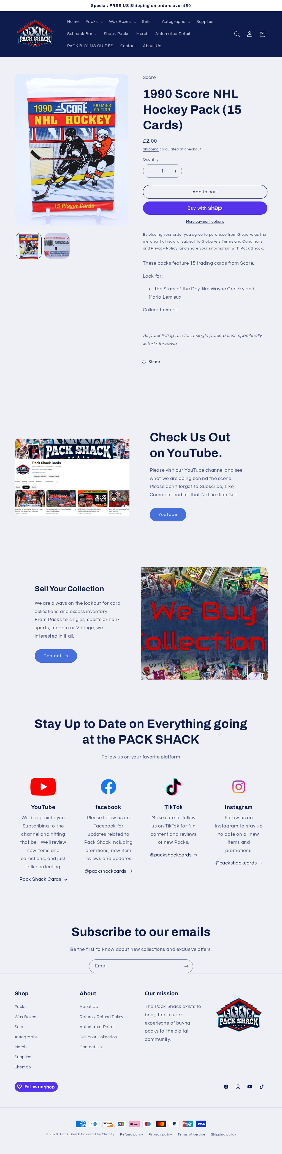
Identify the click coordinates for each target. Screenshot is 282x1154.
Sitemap (23, 1067)
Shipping (151, 149)
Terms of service (191, 1134)
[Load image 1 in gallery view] (28, 245)
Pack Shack (70, 1134)
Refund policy (131, 1134)
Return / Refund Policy (101, 1017)
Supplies (23, 1057)
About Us (89, 1007)
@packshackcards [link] (105, 871)
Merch (21, 1047)
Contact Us (56, 656)
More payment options (205, 222)
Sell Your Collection (98, 1037)
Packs (21, 1007)
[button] (93, 22)
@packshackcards (170, 855)
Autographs (26, 1037)
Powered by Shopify (97, 1134)
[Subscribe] (186, 966)
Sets (19, 1027)
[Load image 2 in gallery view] (57, 245)
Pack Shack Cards (40, 879)
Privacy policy (160, 1134)
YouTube (167, 514)
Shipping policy (223, 1134)
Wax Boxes (25, 1017)
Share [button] (154, 362)
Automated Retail (97, 1027)
